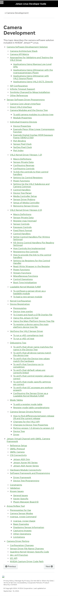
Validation (15, 488)
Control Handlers (21, 189)
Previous (11, 566)
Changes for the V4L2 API (26, 421)
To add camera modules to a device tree (33, 114)
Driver (16, 434)
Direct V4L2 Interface (21, 107)
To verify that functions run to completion (28, 365)
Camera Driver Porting (18, 541)
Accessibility (22, 583)
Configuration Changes (22, 545)
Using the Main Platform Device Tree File (33, 321)
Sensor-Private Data (23, 162)
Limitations (19, 537)
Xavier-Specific (20, 498)
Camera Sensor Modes (21, 513)
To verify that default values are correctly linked (29, 371)
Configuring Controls (23, 168)
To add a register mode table (27, 404)
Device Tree (19, 431)
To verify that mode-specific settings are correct (32, 383)
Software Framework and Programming (30, 473)
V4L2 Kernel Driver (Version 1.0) (26, 154)
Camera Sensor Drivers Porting (25, 411)
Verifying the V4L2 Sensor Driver (26, 331)
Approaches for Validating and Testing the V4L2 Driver (31, 58)
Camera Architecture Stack (23, 51)
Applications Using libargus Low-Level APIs (32, 65)
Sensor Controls (21, 224)
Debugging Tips (18, 342)
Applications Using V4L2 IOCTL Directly (33, 81)
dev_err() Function (19, 555)
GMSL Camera (17, 452)
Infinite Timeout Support (22, 89)
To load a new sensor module (27, 296)
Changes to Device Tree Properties (30, 424)
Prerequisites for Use (20, 510)
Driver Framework (22, 477)
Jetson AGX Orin (21, 459)
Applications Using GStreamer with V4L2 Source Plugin (31, 77)
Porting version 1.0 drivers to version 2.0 (33, 428)
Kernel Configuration (20, 300)
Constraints (16, 484)
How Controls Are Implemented (29, 248)
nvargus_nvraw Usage (24, 521)
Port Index (18, 150)
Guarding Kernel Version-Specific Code (29, 551)
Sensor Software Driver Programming (26, 99)
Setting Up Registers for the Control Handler (31, 261)
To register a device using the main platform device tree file (31, 325)
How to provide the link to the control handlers (32, 256)
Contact (14, 585)
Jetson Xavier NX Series (25, 462)
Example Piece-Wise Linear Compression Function (33, 130)
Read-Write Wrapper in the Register (31, 266)
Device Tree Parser (22, 193)
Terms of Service (10, 583)
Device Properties (22, 126)
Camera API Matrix (19, 54)
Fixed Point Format (22, 230)
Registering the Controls (25, 251)
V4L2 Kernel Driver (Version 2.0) (26, 210)
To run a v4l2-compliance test (28, 335)
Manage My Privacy (22, 581)
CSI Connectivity (18, 455)
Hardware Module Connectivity (25, 470)
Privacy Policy (9, 581)
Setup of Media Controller (26, 202)
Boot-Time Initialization (25, 282)
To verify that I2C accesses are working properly (33, 388)
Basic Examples (21, 524)
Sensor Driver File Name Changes (27, 548)
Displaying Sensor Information (28, 527)
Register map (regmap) (25, 220)
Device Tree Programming (26, 480)
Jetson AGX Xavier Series (26, 465)
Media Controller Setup (25, 196)
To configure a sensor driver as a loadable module (29, 292)
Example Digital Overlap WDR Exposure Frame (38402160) (33, 136)
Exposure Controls (22, 227)
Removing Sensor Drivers (26, 205)
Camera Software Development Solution (27, 46)
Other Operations (22, 533)
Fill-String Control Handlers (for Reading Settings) (33, 243)
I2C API (13, 558)
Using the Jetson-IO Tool (25, 318)
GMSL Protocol (17, 448)
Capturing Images (22, 530)
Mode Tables (16, 400)
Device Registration (20, 304)
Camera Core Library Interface (25, 103)
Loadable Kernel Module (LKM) (25, 286)
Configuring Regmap (23, 165)
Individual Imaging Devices (23, 121)
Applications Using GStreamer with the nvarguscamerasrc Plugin (33, 71)
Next (48, 566)
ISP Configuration (19, 85)
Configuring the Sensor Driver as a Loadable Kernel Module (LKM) (30, 394)
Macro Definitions (22, 159)
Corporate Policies (35, 583)
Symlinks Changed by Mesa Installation (30, 92)
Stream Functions (22, 272)
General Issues (20, 495)
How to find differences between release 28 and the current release (33, 417)
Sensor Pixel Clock (22, 144)
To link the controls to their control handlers (30, 173)
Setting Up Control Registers (27, 177)
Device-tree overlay (23, 311)
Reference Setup (18, 445)
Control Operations (23, 279)
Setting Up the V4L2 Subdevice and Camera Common (31, 185)
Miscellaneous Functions (25, 276)
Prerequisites (19, 308)
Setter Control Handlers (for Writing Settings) (31, 238)
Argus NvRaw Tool (16, 506)
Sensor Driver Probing (24, 199)
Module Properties (22, 117)
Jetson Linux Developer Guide (30, 3)
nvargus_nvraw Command (23, 516)
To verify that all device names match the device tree (32, 354)
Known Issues (17, 491)
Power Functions (21, 180)
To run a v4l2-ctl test (23, 338)
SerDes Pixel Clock (22, 147)
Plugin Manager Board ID (26, 501)
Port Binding (19, 140)
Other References (19, 95)
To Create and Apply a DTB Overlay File (32, 314)
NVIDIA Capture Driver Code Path (27, 561)
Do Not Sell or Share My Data (42, 581)
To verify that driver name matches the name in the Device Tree (33, 348)
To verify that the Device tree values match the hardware (31, 359)
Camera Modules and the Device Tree (29, 110)
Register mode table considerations (31, 407)
